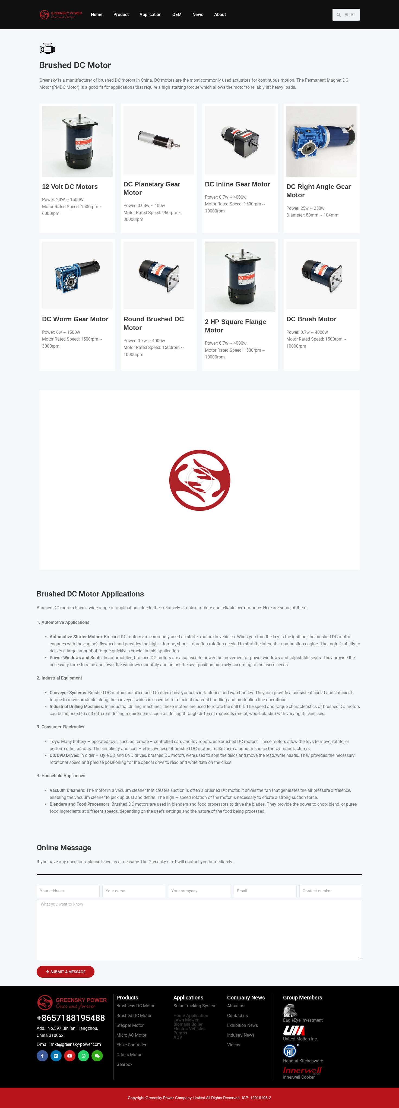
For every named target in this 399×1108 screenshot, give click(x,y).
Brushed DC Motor (133, 1015)
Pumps (180, 1033)
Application (151, 14)
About (220, 14)
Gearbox (124, 1064)
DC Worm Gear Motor (75, 319)
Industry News (240, 1035)
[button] (199, 480)
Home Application (190, 1015)
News (197, 14)
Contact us (237, 1015)
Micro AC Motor (131, 1035)
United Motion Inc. (300, 1039)
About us (235, 1005)
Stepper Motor (130, 1025)
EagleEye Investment (303, 1020)
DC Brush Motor (311, 319)
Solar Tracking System (195, 1005)
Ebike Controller (131, 1044)
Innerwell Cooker (299, 1077)
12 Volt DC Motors (70, 186)
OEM (177, 14)
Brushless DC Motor (135, 1005)
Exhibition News (242, 1025)
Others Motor (128, 1054)
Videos (233, 1044)
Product (121, 14)
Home (97, 14)
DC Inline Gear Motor (237, 184)
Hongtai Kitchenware (303, 1060)
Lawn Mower (186, 1020)
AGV (177, 1037)
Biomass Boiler (188, 1024)
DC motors (164, 80)
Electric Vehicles (189, 1028)
